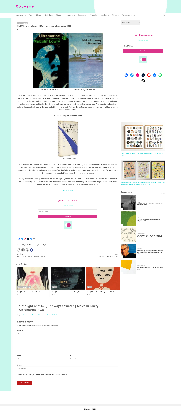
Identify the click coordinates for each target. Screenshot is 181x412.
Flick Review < (141, 201)
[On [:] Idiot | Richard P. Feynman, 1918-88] (103, 278)
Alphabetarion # (141, 265)
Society (104, 15)
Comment (20, 330)
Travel (25, 23)
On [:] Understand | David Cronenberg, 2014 (66, 292)
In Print (48, 15)
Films (38, 15)
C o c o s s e (25, 6)
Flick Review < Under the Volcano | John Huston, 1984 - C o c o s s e (43, 315)
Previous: (31, 255)
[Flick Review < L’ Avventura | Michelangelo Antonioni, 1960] (128, 202)
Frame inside (141, 233)
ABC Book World (68, 190)
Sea (46, 245)
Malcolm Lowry (33, 245)
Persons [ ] (140, 248)
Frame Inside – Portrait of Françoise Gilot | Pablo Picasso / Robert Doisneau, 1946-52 (150, 236)
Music (58, 15)
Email (70, 355)
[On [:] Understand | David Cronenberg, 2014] (68, 278)
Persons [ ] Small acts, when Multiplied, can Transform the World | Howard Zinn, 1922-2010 (150, 252)
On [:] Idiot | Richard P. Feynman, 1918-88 (100, 292)
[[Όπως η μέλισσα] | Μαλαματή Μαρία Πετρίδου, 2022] (128, 218)
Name (19, 355)
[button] (164, 15)
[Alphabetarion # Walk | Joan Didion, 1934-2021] (128, 267)
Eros (24, 287)
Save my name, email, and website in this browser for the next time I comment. (43, 374)
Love (29, 287)
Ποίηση (139, 217)
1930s (22, 245)
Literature (20, 15)
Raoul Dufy (41, 245)
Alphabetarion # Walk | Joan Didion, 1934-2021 (150, 268)
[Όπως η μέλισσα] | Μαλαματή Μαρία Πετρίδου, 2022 (148, 220)
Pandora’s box (127, 15)
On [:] (19, 23)
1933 (26, 245)
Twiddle (93, 15)
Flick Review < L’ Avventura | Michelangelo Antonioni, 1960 (150, 203)
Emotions (69, 15)
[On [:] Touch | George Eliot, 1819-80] (32, 278)
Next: (108, 255)
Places (114, 15)
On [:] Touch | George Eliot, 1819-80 (28, 292)
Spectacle (82, 15)
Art (30, 15)
